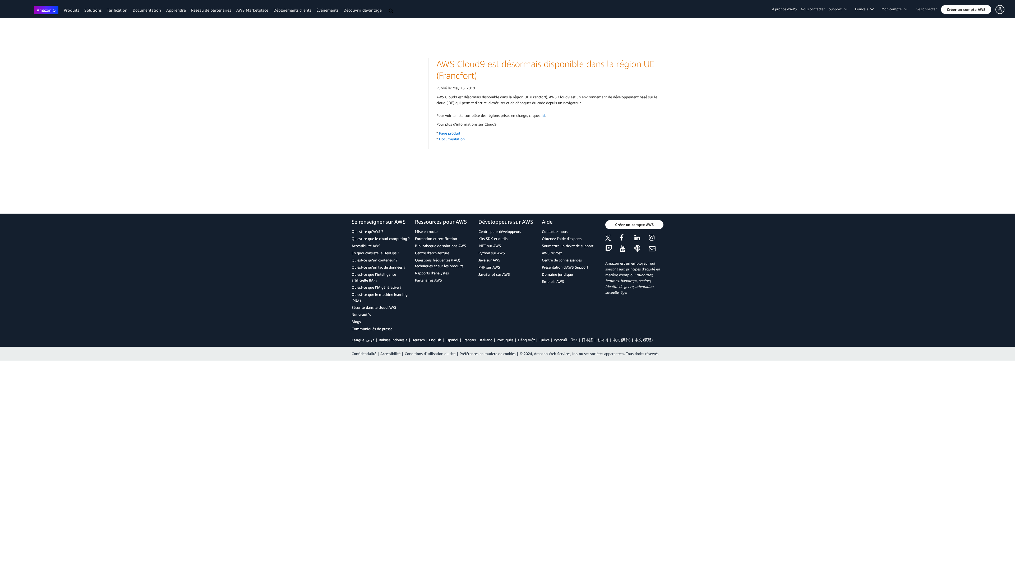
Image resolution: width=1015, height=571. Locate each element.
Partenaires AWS (428, 280)
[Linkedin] (641, 238)
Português (505, 340)
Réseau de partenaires (211, 10)
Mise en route (426, 231)
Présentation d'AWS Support (565, 267)
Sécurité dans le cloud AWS (374, 307)
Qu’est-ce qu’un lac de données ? (378, 267)
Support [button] (836, 9)
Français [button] (862, 9)
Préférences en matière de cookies (487, 353)
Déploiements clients (292, 10)
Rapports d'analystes (432, 273)
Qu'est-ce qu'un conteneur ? (374, 260)
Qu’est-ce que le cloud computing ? (381, 238)
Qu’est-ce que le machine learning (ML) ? (380, 297)
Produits (71, 10)
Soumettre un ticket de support (567, 245)
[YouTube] (627, 248)
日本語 (587, 340)
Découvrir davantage (363, 10)
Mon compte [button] (893, 9)
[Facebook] (627, 238)
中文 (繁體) (644, 340)
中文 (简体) (621, 340)
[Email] (656, 248)
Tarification (117, 10)
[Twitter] (612, 238)
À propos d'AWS (784, 9)
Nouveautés (361, 314)
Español (451, 340)
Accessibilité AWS (366, 245)
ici (543, 115)
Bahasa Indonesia (393, 340)
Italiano (486, 340)
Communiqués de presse (372, 328)
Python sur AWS (491, 253)
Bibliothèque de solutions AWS (440, 245)
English (435, 340)
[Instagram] (656, 238)
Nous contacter (813, 9)
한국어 (602, 340)
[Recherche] (391, 11)
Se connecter (926, 9)
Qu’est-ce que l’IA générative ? (376, 287)
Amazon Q (46, 10)
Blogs (356, 321)
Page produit (449, 133)
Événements (327, 10)
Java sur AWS (489, 260)
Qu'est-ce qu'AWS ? (367, 231)
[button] (966, 9)
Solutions (93, 10)
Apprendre (176, 10)
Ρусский (560, 340)
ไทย (574, 340)
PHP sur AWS (489, 267)
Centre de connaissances (562, 260)
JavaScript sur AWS (494, 274)
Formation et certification (436, 238)
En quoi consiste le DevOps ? (375, 253)
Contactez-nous (555, 231)
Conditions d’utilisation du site (430, 353)
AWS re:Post (552, 253)
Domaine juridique (557, 274)
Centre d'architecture (432, 253)
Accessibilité (390, 353)
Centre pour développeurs (499, 231)
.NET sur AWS (489, 245)
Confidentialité (364, 353)
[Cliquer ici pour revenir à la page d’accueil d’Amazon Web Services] (18, 9)
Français (469, 340)
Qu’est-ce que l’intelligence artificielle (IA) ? (374, 277)
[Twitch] (612, 248)
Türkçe (544, 340)
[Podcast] (641, 248)
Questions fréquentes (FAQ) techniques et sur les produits (439, 263)
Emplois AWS (553, 281)
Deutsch (418, 340)
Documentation (147, 10)
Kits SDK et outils (493, 238)
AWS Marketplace (252, 10)
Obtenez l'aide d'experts (562, 238)
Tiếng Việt (526, 340)
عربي (370, 340)
